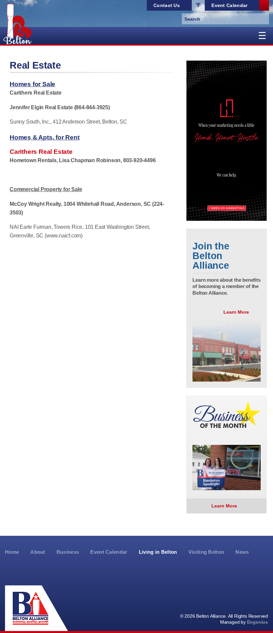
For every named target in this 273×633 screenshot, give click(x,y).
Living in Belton (158, 552)
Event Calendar (108, 552)
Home (12, 552)
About (37, 552)
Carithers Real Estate (36, 93)
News (242, 552)
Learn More (236, 312)
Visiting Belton (206, 552)
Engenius (257, 622)
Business (68, 552)
